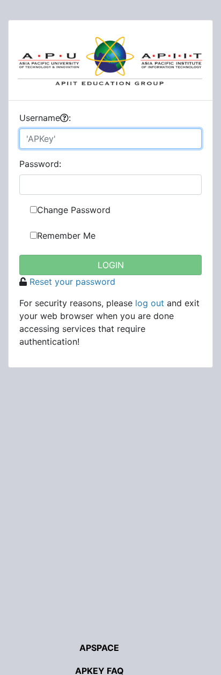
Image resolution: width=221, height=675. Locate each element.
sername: (45, 117)
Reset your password (72, 281)
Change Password (73, 209)
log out (149, 303)
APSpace (99, 647)
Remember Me (66, 235)
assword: (40, 163)
